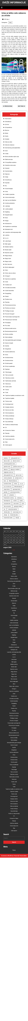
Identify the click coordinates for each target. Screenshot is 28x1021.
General (7, 168)
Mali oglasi (8, 244)
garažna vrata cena (17, 466)
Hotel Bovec (8, 180)
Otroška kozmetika (10, 287)
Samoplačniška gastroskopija (13, 340)
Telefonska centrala (10, 381)
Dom (6, 150)
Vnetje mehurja (9, 418)
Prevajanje (8, 322)
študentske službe (8, 517)
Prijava (14, 850)
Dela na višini (8, 142)
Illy (6, 185)
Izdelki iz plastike (9, 194)
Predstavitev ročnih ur (9, 498)
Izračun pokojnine (10, 203)
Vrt (6, 427)
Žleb (6, 442)
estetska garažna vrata (9, 463)
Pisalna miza (8, 299)
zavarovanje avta (17, 512)
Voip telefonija (9, 421)
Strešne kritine (9, 360)
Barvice (7, 130)
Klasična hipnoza (13, 480)
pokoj (5, 495)
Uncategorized (9, 404)
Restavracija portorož (11, 331)
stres (23, 503)
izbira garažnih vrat (8, 475)
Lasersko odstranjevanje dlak (13, 232)
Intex (10, 22)
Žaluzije (7, 433)
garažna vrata (7, 466)
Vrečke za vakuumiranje (11, 424)
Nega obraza (8, 255)
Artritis (7, 124)
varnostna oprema (12, 509)
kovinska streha (7, 483)
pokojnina (11, 495)
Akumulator (8, 118)
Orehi (6, 281)
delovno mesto (16, 461)
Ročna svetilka (9, 334)
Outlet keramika (9, 290)
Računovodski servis (10, 328)
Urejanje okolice (9, 407)
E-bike (6, 153)
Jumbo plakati (9, 209)
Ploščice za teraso (10, 308)
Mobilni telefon (9, 247)
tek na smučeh (7, 506)
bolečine (6, 458)
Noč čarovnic (8, 264)
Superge (7, 369)
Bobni (6, 133)
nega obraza (7, 489)
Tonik (6, 392)
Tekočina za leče (9, 378)
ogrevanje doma (16, 489)
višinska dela (7, 512)
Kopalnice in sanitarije (11, 226)
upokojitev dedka (18, 506)
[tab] (1, 7)
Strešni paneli (8, 363)
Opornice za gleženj (10, 279)
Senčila (7, 346)
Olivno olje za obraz (10, 273)
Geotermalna (8, 171)
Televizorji (8, 384)
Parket (7, 296)
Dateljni (7, 139)
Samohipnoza (7, 500)
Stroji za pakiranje (10, 366)
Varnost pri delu (9, 410)
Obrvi (6, 270)
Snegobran (8, 349)
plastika (5, 492)
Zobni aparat (8, 445)
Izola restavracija (9, 197)
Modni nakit (8, 249)
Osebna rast (8, 284)
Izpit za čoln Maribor (10, 200)
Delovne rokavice (9, 145)
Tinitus (7, 389)
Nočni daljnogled (9, 267)
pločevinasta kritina (15, 492)
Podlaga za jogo (9, 311)
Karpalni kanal (8, 215)
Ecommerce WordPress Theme (9, 855)
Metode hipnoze (18, 486)
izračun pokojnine (8, 478)
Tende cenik (8, 386)
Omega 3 (7, 276)
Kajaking (7, 212)
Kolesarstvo (8, 223)
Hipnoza (7, 174)
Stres (6, 354)
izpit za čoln (18, 475)
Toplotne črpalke (9, 398)
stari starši (16, 503)
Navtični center (9, 252)
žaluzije (17, 517)
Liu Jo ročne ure (7, 486)
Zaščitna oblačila (9, 436)
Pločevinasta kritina (10, 305)
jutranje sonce (18, 478)
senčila (15, 500)
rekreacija (19, 498)
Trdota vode (8, 401)
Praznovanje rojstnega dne (12, 316)
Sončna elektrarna (10, 351)
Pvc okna (7, 325)
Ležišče (7, 235)
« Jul (13, 550)
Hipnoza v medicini (15, 469)
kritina (15, 483)
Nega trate (8, 258)
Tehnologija (8, 372)
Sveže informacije (14, 2)
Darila (6, 136)
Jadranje (7, 206)
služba (21, 500)
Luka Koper (8, 241)
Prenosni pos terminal (11, 319)
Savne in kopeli (9, 343)
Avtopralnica (8, 127)
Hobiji (6, 177)
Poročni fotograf (9, 314)
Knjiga (6, 220)
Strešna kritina (9, 357)
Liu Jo (6, 238)
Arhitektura (8, 121)
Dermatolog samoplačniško (12, 147)
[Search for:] (14, 838)
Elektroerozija (9, 159)
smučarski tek (7, 503)
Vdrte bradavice (9, 413)
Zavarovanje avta (9, 439)
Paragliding (8, 293)
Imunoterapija (9, 188)
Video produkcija (9, 416)
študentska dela (14, 515)
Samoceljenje (8, 337)
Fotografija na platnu (10, 162)
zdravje (5, 515)
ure (4, 509)
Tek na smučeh (9, 375)
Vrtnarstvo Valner (10, 430)
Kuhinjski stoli (9, 229)
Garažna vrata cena (10, 165)
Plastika (7, 302)
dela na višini (7, 461)
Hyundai (7, 182)
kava (5, 480)
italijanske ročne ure (8, 472)
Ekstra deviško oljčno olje (12, 156)
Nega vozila (8, 261)
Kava (6, 217)
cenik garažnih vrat (15, 458)
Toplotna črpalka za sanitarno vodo (14, 395)
